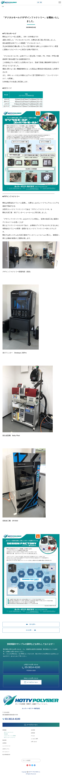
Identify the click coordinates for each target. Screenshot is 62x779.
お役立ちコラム (6, 748)
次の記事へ (29, 630)
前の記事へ (32, 624)
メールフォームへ (32, 682)
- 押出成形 (6, 733)
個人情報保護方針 (6, 754)
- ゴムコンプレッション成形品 (10, 735)
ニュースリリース (6, 746)
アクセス (33, 735)
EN (41, 2)
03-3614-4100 (32, 667)
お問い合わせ (34, 741)
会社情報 (33, 730)
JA (38, 2)
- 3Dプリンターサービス (8, 732)
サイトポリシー (6, 751)
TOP (3, 6)
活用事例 (4, 743)
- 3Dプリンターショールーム (9, 737)
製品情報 (4, 740)
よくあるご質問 (34, 738)
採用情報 (33, 732)
